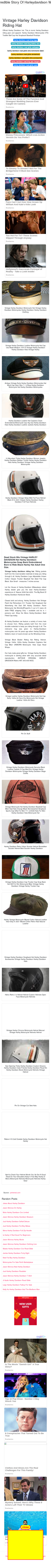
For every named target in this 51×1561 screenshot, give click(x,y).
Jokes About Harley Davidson (14, 1203)
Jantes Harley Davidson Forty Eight (16, 1253)
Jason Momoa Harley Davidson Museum (18, 1217)
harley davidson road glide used (25, 65)
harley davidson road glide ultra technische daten (25, 51)
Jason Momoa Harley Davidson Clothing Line (20, 1244)
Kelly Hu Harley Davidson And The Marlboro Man (21, 1289)
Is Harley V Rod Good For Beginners (16, 1235)
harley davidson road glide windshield (25, 54)
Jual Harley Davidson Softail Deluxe (16, 1221)
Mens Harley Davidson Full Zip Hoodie (17, 1230)
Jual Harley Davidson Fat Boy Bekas (16, 1226)
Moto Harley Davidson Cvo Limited (16, 1212)
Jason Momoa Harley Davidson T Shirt (17, 1276)
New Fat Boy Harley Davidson (14, 1257)
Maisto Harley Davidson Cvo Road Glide (18, 1248)
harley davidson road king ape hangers (25, 61)
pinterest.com (15, 1192)
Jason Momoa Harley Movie (13, 1239)
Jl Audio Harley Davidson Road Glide (16, 1280)
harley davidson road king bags (25, 40)
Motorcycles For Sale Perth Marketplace (18, 1262)
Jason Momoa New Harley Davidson (16, 1266)
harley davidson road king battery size (26, 43)
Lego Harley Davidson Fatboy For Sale (17, 1285)
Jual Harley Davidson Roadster (14, 1271)
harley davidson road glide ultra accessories (25, 58)
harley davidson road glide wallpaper (25, 47)
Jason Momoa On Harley (12, 1208)
